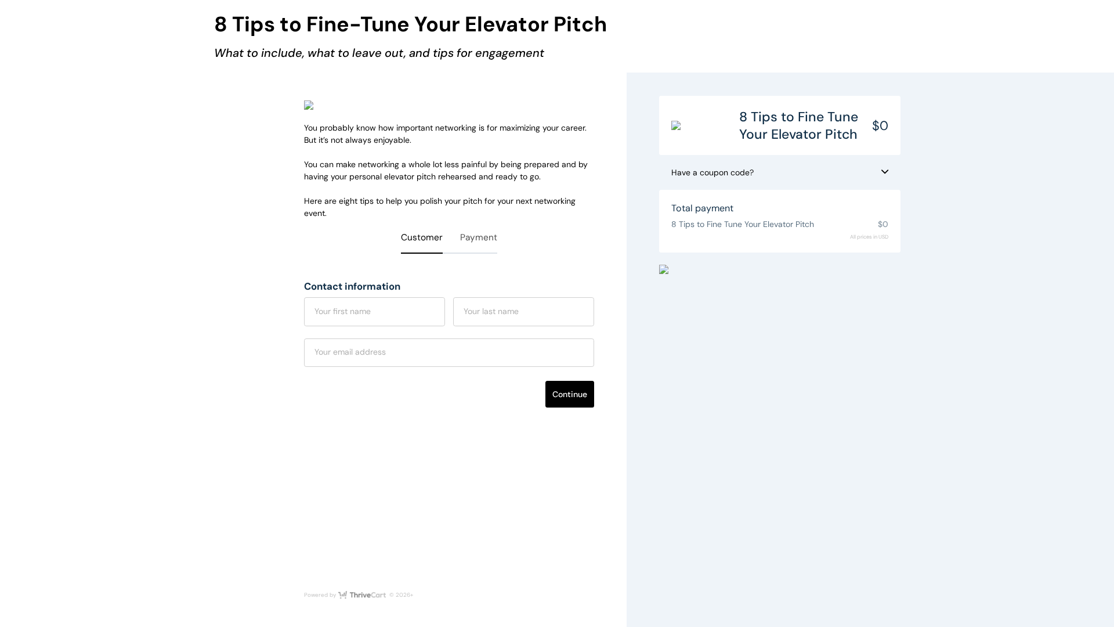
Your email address (350, 352)
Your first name (342, 311)
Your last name (491, 311)
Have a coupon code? (712, 172)
